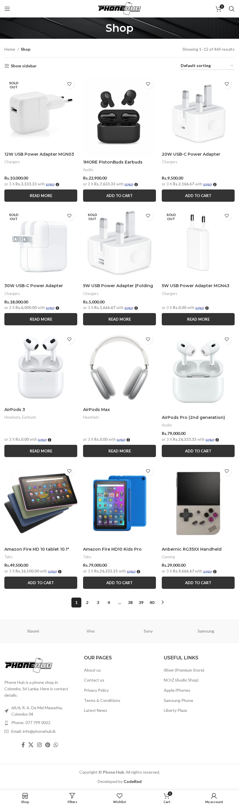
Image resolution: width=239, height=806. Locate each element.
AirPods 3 (14, 409)
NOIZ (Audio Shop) (181, 679)
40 (152, 602)
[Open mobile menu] (7, 9)
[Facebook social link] (23, 744)
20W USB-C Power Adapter (191, 154)
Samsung (206, 630)
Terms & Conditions (102, 700)
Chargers (12, 161)
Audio (88, 169)
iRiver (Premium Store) (184, 670)
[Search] (232, 9)
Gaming (168, 556)
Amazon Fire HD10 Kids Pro (112, 549)
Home (10, 49)
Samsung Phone (178, 700)
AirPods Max (96, 409)
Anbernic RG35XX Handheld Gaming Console (192, 552)
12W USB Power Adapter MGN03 (39, 154)
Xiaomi (33, 630)
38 (130, 602)
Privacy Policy (96, 690)
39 (141, 602)
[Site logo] (119, 8)
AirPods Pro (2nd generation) (193, 417)
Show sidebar (24, 66)
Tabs (8, 556)
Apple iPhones (177, 690)
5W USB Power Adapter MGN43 (195, 285)
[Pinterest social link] (47, 744)
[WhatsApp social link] (56, 744)
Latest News (95, 710)
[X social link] (31, 744)
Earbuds (29, 417)
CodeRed (133, 781)
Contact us (94, 679)
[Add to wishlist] (69, 84)
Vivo (91, 630)
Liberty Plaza (175, 710)
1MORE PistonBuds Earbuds (113, 162)
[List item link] (39, 722)
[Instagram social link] (39, 744)
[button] (119, 195)
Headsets (12, 417)
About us (92, 670)
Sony (148, 630)
